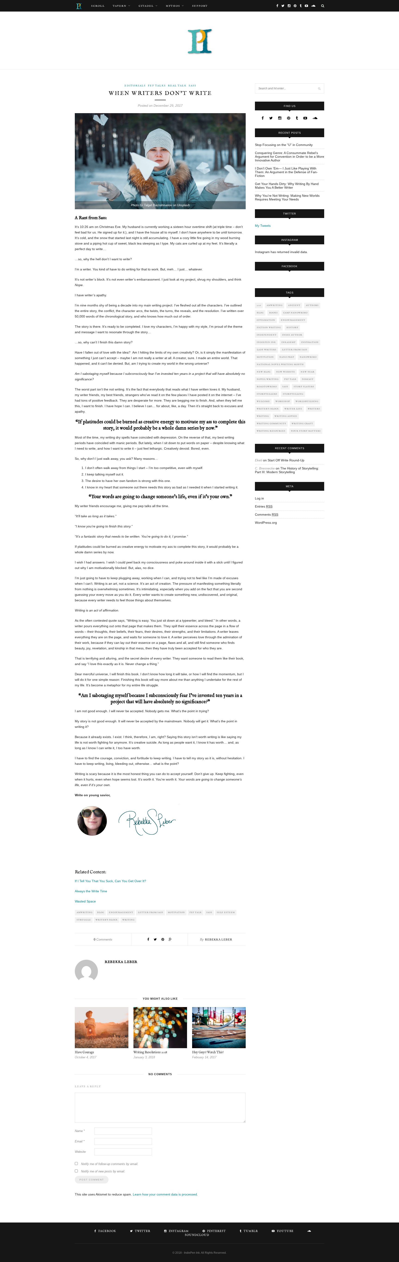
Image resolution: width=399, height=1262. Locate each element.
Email (80, 1141)
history (292, 327)
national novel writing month (280, 364)
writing (128, 920)
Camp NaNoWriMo (295, 313)
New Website (285, 372)
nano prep (286, 357)
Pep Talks (157, 85)
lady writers (266, 349)
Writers (314, 409)
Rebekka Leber (218, 939)
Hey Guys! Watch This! (208, 1052)
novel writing (268, 379)
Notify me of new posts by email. (103, 1171)
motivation (176, 912)
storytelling (293, 394)
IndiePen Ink (266, 342)
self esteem (226, 912)
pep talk (196, 912)
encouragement (121, 912)
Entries (263, 506)
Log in (259, 498)
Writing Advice (286, 416)
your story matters (306, 431)
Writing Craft (302, 423)
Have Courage (84, 1052)
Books (273, 313)
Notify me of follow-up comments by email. (109, 1164)
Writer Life (293, 409)
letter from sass (150, 912)
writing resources (271, 431)
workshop (282, 401)
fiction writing (269, 327)
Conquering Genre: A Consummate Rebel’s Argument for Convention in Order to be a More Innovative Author (289, 156)
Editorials (135, 85)
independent (267, 335)
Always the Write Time (91, 891)
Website (80, 1151)
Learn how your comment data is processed (165, 1194)
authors (312, 305)
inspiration (310, 342)
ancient (294, 305)
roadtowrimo (267, 386)
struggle (84, 920)
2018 (259, 305)
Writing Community (271, 423)
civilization (266, 320)
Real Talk (177, 85)
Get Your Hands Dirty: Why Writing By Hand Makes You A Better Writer (287, 185)
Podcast (308, 379)
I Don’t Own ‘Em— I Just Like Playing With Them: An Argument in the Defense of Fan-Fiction (286, 172)
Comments (103, 939)
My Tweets (263, 225)
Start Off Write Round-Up (286, 460)
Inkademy (288, 342)
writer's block (107, 920)
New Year (307, 372)
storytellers (267, 394)
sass (209, 912)
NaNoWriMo (308, 357)
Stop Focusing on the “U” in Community (284, 145)
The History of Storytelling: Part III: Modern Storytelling (287, 470)
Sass (192, 85)
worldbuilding (307, 401)
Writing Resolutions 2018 (150, 1052)
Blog (100, 912)
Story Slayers (304, 386)
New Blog (264, 372)
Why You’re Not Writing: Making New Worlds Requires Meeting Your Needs (287, 197)
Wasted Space (85, 901)
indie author (292, 335)
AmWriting (85, 912)
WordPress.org (266, 522)
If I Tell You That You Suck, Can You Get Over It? (110, 881)
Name (80, 1131)
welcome (263, 401)
